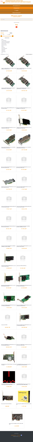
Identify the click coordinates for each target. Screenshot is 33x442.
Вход (16, 24)
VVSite (19, 436)
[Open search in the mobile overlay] (16, 19)
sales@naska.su (13, 435)
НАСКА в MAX (19, 435)
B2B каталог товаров (16, 16)
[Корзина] (16, 27)
